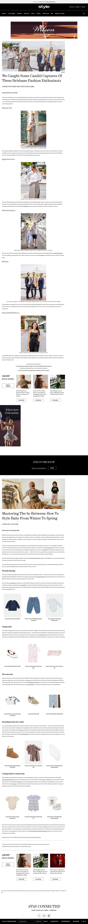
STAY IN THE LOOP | (44, 1)
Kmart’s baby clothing (34, 558)
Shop (32, 13)
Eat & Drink (11, 13)
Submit (52, 468)
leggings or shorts (33, 682)
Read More (21, 400)
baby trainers (31, 684)
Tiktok (85, 7)
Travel (39, 13)
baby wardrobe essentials (41, 831)
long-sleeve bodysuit (40, 576)
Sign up (39, 921)
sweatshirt (23, 585)
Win (52, 13)
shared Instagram (58, 253)
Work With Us (71, 6)
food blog (41, 255)
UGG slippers (25, 734)
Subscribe (77, 6)
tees (29, 680)
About (45, 921)
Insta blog (25, 206)
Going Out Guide (59, 13)
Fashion (19, 13)
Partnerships (65, 921)
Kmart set (22, 730)
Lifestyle (26, 13)
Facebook (81, 7)
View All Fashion (8, 385)
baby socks (43, 634)
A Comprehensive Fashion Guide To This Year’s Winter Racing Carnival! (33, 366)
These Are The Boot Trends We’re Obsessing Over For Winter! (34, 370)
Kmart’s (32, 831)
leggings (46, 549)
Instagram (83, 7)
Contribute (54, 921)
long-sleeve (13, 583)
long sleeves (50, 547)
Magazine (76, 921)
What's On (46, 13)
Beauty (4, 13)
